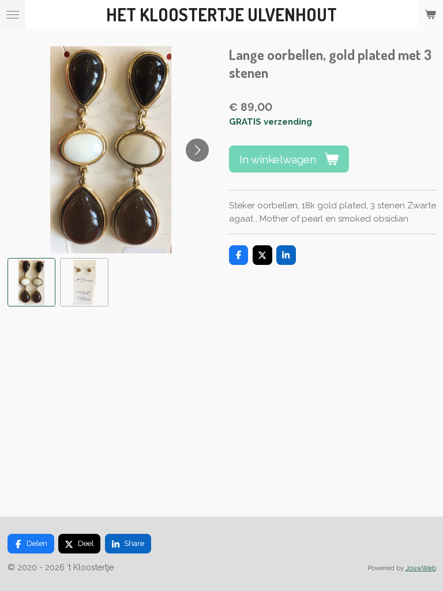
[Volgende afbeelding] (197, 150)
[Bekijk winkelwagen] (430, 14)
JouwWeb (421, 568)
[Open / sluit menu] (12, 14)
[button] (31, 282)
